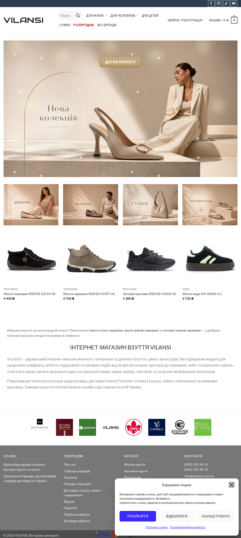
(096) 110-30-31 (196, 469)
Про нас (70, 464)
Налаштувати (215, 516)
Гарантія (70, 508)
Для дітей (150, 15)
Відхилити (176, 516)
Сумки (64, 25)
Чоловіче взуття (136, 471)
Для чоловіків (122, 15)
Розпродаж (83, 25)
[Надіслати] (78, 16)
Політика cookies (157, 527)
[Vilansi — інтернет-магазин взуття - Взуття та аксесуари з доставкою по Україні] (27, 20)
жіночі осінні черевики (106, 330)
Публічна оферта (77, 514)
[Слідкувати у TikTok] (226, 3)
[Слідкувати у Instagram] (218, 3)
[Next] (237, 277)
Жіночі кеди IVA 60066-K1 (202, 294)
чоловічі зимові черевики (182, 330)
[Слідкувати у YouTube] (233, 3)
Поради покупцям (77, 484)
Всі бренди (107, 25)
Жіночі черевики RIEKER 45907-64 (89, 294)
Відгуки (69, 501)
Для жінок (95, 15)
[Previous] (3, 277)
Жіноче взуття (134, 464)
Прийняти (137, 516)
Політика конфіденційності (188, 527)
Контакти (70, 477)
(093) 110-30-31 (196, 464)
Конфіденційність (77, 521)
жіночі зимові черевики (141, 330)
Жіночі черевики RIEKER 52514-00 (29, 294)
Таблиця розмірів (77, 471)
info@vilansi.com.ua (199, 476)
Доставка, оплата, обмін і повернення (82, 492)
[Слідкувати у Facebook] (211, 3)
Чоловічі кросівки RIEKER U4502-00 (149, 294)
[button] (231, 484)
